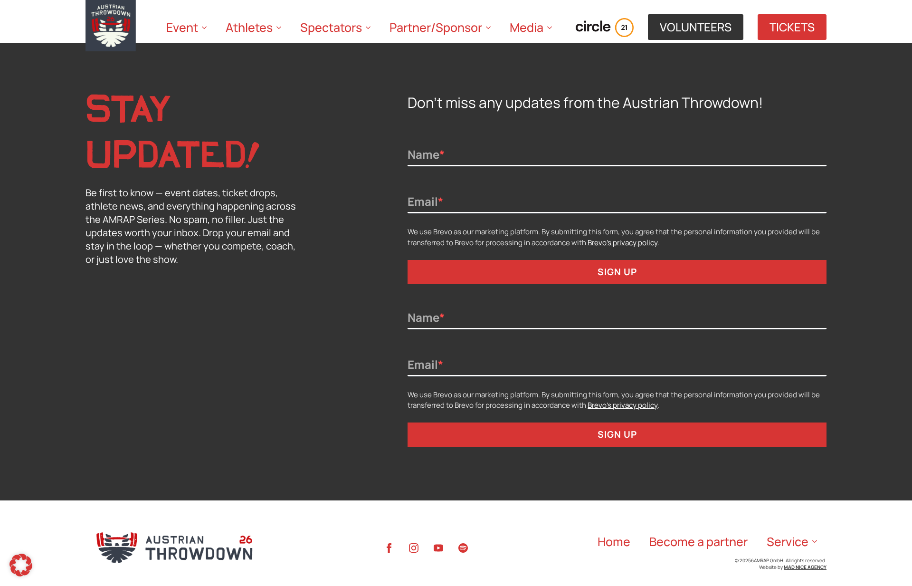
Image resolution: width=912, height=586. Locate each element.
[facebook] (389, 547)
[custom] (463, 547)
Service (787, 541)
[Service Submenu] (817, 541)
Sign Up (617, 272)
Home (614, 541)
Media (526, 27)
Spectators (331, 27)
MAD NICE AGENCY (805, 567)
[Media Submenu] (552, 27)
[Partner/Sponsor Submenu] (491, 27)
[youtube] (438, 547)
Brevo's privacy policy (622, 243)
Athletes (249, 27)
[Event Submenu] (207, 27)
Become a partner (698, 541)
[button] (21, 565)
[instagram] (413, 547)
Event (182, 27)
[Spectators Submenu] (371, 27)
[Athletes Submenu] (282, 27)
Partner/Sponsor (436, 27)
